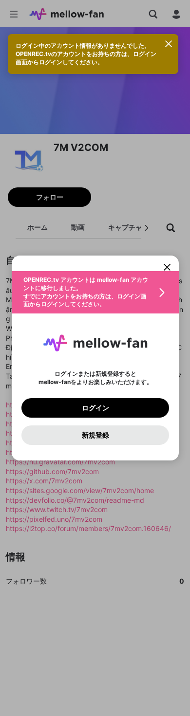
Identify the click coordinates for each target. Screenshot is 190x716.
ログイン (95, 408)
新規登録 (95, 435)
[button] (95, 292)
